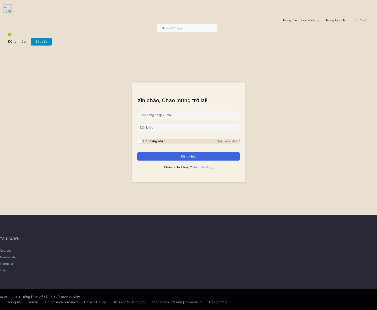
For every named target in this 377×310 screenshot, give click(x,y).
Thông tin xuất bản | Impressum (177, 302)
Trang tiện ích (335, 20)
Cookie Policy (95, 302)
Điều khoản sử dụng (128, 302)
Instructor (6, 264)
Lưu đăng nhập (154, 141)
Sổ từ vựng (361, 20)
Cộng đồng (218, 302)
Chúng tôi (13, 302)
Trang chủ (290, 20)
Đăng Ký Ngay (203, 167)
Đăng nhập (17, 41)
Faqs (3, 270)
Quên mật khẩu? (228, 141)
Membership (8, 257)
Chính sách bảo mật (61, 302)
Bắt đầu (41, 42)
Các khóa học (311, 20)
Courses (5, 250)
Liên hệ (33, 302)
